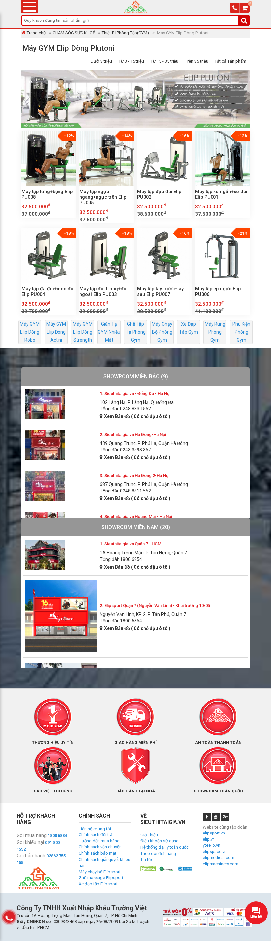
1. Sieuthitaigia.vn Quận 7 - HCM (130, 543)
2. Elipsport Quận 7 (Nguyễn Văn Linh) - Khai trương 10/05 (155, 605)
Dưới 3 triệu (101, 61)
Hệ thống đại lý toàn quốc (164, 847)
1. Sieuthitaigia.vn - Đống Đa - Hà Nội (135, 393)
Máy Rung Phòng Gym (215, 332)
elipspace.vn (215, 851)
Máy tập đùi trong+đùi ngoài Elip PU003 (103, 291)
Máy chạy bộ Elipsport (100, 871)
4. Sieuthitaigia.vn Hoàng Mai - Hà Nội (136, 516)
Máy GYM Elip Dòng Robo (30, 332)
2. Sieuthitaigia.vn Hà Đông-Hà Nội (133, 434)
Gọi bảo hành (31, 856)
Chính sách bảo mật (97, 853)
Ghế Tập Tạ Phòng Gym (136, 332)
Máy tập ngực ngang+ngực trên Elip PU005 (102, 197)
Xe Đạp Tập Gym (188, 328)
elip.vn (209, 839)
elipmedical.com (218, 857)
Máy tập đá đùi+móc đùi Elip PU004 (48, 291)
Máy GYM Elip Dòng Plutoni (68, 48)
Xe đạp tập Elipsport (98, 883)
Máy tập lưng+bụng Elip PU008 (47, 194)
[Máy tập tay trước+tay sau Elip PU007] (164, 255)
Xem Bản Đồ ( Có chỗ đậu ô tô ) (137, 416)
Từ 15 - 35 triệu (164, 61)
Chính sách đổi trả (95, 834)
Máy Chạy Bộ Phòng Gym (162, 332)
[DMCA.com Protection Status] (148, 868)
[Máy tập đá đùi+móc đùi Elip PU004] (48, 255)
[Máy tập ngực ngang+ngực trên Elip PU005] (106, 158)
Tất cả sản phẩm (230, 61)
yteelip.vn (211, 845)
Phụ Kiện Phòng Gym (241, 332)
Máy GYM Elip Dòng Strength (83, 332)
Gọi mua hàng (32, 835)
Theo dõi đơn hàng (158, 853)
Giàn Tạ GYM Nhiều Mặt (109, 332)
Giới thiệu (149, 835)
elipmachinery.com (220, 863)
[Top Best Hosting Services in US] (166, 868)
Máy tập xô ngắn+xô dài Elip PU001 (221, 194)
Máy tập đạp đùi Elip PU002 (159, 194)
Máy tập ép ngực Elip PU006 (218, 291)
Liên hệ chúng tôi (95, 828)
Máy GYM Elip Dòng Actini (56, 332)
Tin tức (146, 859)
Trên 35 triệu (196, 61)
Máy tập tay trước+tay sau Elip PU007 (160, 291)
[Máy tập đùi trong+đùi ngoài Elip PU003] (106, 255)
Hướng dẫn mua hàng (99, 840)
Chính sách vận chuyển (100, 846)
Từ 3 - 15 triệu (131, 61)
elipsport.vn (214, 833)
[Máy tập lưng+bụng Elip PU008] (48, 158)
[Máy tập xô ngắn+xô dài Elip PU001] (222, 158)
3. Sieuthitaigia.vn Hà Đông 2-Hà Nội (134, 475)
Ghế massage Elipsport (101, 877)
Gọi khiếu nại (30, 842)
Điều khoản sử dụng (159, 840)
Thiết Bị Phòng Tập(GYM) (125, 32)
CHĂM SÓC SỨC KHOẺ (74, 32)
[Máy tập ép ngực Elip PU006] (222, 255)
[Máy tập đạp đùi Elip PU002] (164, 158)
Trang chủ (36, 32)
